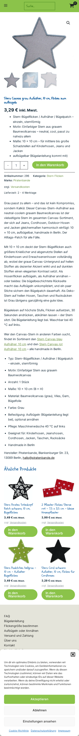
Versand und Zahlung (18, 635)
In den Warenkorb (50, 165)
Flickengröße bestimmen (21, 626)
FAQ (7, 616)
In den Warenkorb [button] (16, 531)
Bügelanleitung (14, 621)
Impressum (64, 730)
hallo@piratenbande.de (38, 458)
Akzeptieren (39, 699)
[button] (73, 654)
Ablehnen (40, 710)
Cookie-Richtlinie (19, 730)
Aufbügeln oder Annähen (21, 631)
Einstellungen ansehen (39, 721)
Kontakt (9, 645)
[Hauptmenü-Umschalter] (5, 6)
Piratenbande (21, 180)
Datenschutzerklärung (43, 730)
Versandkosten (20, 186)
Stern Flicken (55, 175)
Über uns (10, 640)
